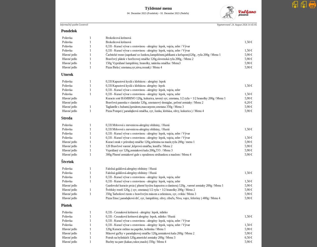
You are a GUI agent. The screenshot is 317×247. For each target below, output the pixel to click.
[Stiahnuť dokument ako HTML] (295, 7)
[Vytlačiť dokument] (312, 7)
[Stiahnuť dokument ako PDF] (304, 7)
